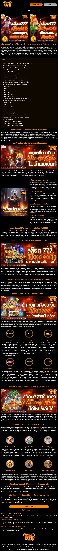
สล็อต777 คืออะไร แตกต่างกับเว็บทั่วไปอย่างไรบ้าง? (15, 65)
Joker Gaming (9, 94)
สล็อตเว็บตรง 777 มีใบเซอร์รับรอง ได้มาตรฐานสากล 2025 (17, 117)
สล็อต (22, 544)
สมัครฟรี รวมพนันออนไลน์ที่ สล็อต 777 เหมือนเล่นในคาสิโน (17, 115)
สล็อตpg (18, 544)
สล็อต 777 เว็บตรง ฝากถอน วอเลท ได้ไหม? (15, 125)
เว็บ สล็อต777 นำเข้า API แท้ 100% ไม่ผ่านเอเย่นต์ (15, 100)
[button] (29, 11)
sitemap (54, 544)
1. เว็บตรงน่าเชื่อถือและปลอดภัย (12, 70)
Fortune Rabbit (9, 103)
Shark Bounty (9, 111)
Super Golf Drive (10, 105)
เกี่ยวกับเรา (44, 544)
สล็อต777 (4, 544)
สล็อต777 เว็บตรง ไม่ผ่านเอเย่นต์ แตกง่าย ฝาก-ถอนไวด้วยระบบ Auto (17, 63)
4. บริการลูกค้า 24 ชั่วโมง (11, 76)
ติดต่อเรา (38, 544)
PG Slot (8, 86)
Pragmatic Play (10, 96)
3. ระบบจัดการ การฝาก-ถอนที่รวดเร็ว (14, 74)
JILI (7, 90)
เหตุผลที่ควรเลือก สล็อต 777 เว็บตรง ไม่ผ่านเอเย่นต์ (15, 68)
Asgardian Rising (10, 109)
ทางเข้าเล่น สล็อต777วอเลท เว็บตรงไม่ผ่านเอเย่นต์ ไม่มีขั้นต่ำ (17, 82)
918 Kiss (8, 92)
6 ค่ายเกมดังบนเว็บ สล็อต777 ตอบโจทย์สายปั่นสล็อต (16, 84)
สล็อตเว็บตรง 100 (11, 544)
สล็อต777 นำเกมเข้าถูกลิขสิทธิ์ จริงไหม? (14, 121)
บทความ (49, 544)
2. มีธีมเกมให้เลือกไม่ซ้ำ (11, 72)
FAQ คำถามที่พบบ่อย (9, 119)
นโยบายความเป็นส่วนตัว (30, 544)
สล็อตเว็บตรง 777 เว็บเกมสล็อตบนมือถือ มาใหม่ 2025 (16, 78)
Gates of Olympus (10, 107)
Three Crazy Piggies (11, 113)
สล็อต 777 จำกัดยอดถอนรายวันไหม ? (14, 123)
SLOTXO (8, 88)
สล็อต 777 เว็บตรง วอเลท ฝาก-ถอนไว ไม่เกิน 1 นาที (15, 80)
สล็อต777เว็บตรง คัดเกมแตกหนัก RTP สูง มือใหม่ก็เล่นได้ (17, 98)
